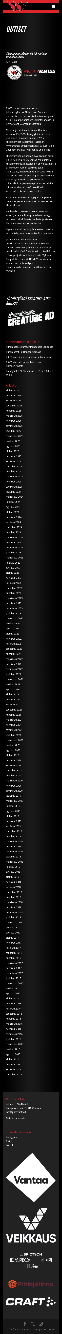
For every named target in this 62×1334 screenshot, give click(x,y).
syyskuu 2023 (13, 567)
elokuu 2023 (12, 572)
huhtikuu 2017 (13, 957)
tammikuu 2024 (14, 547)
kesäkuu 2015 (13, 1069)
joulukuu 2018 (13, 856)
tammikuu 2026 (14, 425)
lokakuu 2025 (13, 441)
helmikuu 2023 (13, 603)
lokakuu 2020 (13, 745)
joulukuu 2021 (13, 674)
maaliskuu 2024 (14, 537)
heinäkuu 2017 (13, 942)
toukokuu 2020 (14, 770)
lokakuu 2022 (13, 623)
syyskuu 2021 (13, 689)
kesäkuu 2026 (13, 400)
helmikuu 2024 (13, 542)
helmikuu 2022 (13, 664)
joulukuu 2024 (13, 491)
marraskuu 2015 (14, 1044)
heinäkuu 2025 (13, 456)
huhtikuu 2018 (13, 897)
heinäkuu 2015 (13, 1064)
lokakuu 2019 (13, 805)
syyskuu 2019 (13, 811)
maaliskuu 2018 (14, 902)
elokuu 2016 (12, 998)
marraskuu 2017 (14, 922)
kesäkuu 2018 (13, 887)
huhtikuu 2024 (13, 532)
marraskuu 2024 (14, 496)
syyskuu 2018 (13, 871)
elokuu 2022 (12, 633)
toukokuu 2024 (14, 527)
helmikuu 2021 (13, 724)
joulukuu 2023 (13, 552)
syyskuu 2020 (13, 750)
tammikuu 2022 (14, 669)
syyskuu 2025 (13, 446)
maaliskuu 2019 (14, 841)
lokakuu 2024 (13, 501)
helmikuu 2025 (13, 481)
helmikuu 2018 (13, 907)
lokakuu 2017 (13, 927)
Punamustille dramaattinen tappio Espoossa (29, 346)
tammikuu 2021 (14, 729)
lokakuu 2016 (13, 988)
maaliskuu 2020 (14, 780)
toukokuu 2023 (14, 588)
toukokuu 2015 (14, 1074)
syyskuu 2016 (13, 993)
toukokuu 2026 (14, 405)
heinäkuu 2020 (13, 760)
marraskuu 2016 (14, 983)
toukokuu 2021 (14, 709)
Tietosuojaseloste (15, 1118)
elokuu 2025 (12, 451)
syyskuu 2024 (13, 506)
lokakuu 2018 (13, 866)
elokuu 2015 (12, 1059)
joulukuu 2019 (13, 795)
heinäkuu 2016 (13, 1003)
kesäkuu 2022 (13, 643)
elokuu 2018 (12, 876)
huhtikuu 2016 (13, 1018)
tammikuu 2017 (14, 973)
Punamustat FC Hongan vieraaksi (23, 351)
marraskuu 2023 (14, 557)
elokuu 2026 (12, 390)
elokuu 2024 (12, 512)
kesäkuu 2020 (13, 765)
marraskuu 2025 (14, 436)
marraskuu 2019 (14, 800)
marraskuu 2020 (14, 740)
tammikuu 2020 (14, 790)
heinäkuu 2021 (13, 699)
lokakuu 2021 (13, 684)
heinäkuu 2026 (13, 395)
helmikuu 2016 (13, 1028)
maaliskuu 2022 (14, 659)
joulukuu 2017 (13, 917)
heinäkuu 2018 (13, 881)
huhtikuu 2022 (13, 653)
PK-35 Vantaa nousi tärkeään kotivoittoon (28, 357)
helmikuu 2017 (13, 968)
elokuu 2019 (12, 816)
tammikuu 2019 (14, 851)
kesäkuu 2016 (13, 1008)
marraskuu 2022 (14, 618)
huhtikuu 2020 (13, 775)
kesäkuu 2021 (13, 704)
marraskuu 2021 (14, 679)
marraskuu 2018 (14, 861)
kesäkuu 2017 (13, 947)
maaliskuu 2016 (14, 1023)
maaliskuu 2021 (14, 719)
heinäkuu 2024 (13, 517)
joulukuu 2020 (13, 735)
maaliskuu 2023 (14, 598)
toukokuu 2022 (14, 648)
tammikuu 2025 (14, 486)
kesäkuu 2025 (13, 461)
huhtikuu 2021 (13, 714)
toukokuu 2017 (14, 952)
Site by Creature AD (44, 1329)
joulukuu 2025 (13, 430)
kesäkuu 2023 (13, 582)
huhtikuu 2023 (13, 593)
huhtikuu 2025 (13, 471)
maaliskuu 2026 (14, 415)
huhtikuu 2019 (13, 836)
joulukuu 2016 (13, 978)
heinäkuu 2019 (13, 821)
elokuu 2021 (12, 694)
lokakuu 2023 (13, 562)
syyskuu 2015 (13, 1054)
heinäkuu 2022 (13, 638)
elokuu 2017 (12, 937)
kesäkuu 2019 (13, 826)
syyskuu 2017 (13, 932)
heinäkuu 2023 (13, 577)
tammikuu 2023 (14, 608)
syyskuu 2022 (13, 628)
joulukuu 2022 (13, 613)
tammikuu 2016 (14, 1034)
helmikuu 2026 (13, 420)
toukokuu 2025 (14, 466)
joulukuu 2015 (13, 1039)
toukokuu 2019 (14, 831)
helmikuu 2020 (13, 785)
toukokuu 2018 (14, 892)
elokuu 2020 (12, 755)
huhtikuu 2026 (13, 410)
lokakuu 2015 (13, 1049)
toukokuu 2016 (14, 1013)
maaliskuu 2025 (14, 476)
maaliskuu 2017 (14, 963)
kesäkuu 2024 (13, 522)
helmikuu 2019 (13, 846)
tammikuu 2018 (14, 912)
